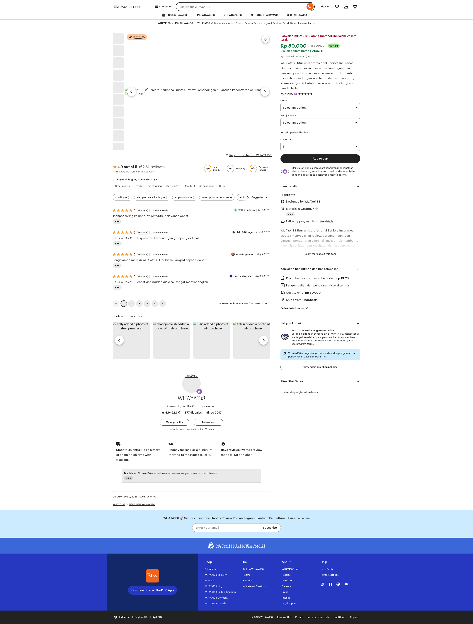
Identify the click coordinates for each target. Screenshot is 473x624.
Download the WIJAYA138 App (152, 590)
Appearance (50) (184, 197)
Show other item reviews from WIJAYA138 (243, 303)
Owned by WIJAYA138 (182, 406)
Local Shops (339, 617)
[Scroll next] (247, 197)
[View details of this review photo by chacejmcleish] (171, 340)
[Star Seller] (295, 94)
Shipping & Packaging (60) (152, 197)
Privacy (299, 617)
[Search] (310, 6)
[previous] (119, 340)
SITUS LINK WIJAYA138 (142, 504)
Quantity (285, 139)
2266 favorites (148, 496)
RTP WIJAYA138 (233, 15)
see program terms (303, 344)
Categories (165, 6)
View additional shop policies (320, 367)
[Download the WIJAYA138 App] (152, 575)
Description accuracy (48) (217, 197)
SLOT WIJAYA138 (297, 15)
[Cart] (354, 6)
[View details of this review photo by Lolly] (131, 340)
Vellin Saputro (246, 210)
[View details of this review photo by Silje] (211, 340)
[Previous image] (131, 91)
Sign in (325, 6)
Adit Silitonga (244, 232)
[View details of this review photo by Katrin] (251, 340)
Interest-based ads (318, 617)
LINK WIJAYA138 (205, 15)
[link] (116, 303)
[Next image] (265, 91)
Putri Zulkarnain (243, 276)
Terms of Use (284, 617)
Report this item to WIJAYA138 (250, 155)
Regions (354, 617)
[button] (199, 391)
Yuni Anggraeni (245, 254)
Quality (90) (122, 197)
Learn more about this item (320, 254)
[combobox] (241, 6)
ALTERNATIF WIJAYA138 (264, 15)
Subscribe (270, 527)
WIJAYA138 (164, 23)
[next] (263, 340)
